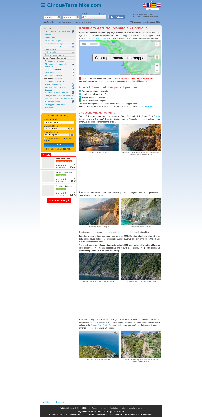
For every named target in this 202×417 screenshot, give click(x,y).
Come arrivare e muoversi (54, 55)
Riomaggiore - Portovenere (55, 105)
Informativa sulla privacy (132, 408)
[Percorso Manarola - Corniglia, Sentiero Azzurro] (99, 199)
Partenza (66, 14)
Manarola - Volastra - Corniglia (56, 92)
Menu (44, 5)
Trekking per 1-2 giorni (53, 41)
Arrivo (47, 14)
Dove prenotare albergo (54, 44)
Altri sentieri (49, 108)
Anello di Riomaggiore (53, 84)
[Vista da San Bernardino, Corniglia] (99, 331)
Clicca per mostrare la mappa (119, 58)
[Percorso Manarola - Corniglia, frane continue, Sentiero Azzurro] (99, 254)
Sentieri (48, 35)
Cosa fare (47, 29)
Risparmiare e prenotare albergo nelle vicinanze (57, 48)
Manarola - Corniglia (53, 69)
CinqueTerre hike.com (74, 5)
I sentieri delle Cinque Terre (99, 38)
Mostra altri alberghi (59, 200)
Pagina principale (99, 408)
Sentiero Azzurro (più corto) (54, 58)
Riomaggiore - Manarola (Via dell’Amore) (56, 65)
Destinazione (50, 119)
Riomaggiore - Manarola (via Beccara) (55, 88)
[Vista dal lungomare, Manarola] (99, 125)
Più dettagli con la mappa (54, 61)
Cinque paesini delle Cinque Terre (57, 32)
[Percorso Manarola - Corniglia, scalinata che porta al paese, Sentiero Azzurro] (141, 331)
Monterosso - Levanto (53, 102)
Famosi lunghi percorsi (52, 78)
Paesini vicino (50, 38)
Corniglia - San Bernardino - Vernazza (59, 95)
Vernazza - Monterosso (53, 75)
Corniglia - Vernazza (52, 72)
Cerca (59, 144)
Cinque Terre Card (144, 106)
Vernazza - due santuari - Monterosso (59, 99)
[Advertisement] (120, 174)
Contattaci (114, 408)
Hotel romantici (50, 52)
